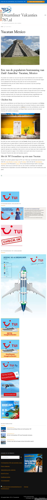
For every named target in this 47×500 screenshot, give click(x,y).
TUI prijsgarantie (5, 480)
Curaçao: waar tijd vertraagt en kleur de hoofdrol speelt (20, 441)
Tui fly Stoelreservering (29, 496)
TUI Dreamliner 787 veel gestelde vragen (11, 463)
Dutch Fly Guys (5, 473)
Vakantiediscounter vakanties (8, 470)
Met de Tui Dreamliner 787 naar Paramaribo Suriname (19, 435)
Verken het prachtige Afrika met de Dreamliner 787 (19, 429)
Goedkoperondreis (5, 477)
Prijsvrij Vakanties (5, 466)
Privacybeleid (16, 497)
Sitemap (26, 487)
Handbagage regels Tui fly (31, 498)
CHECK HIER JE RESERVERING (35, 1)
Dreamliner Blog (10, 427)
